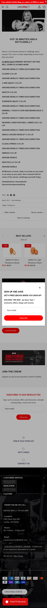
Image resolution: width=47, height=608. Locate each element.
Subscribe (23, 318)
